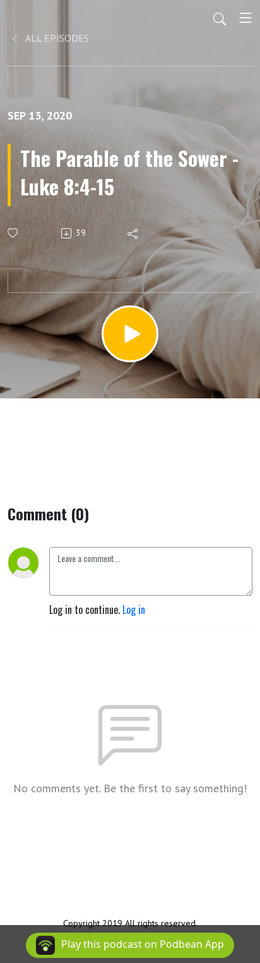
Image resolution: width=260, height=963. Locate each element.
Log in (133, 609)
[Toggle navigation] (245, 18)
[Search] (219, 17)
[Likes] (13, 233)
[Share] (133, 233)
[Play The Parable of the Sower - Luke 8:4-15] (130, 333)
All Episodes (56, 38)
